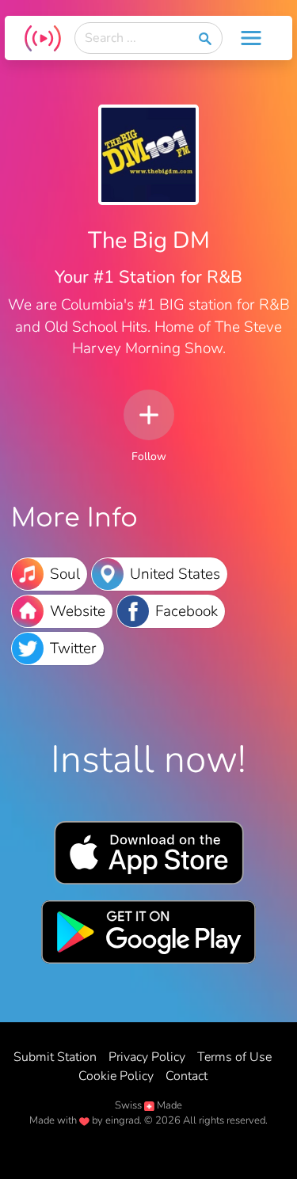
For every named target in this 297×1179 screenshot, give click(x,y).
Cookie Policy (116, 1076)
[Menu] (251, 38)
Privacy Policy (147, 1057)
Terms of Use (234, 1057)
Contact (187, 1076)
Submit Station (55, 1057)
